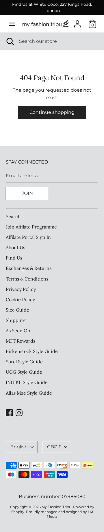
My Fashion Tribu (56, 507)
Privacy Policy (21, 289)
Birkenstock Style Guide (32, 351)
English (19, 447)
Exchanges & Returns (28, 268)
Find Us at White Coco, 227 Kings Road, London (52, 7)
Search (13, 216)
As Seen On (18, 330)
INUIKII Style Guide (27, 382)
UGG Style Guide (24, 372)
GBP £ (54, 447)
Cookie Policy (20, 299)
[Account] (77, 21)
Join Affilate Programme (31, 227)
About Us (15, 247)
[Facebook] (9, 412)
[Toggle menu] (12, 23)
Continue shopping (52, 112)
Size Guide (17, 310)
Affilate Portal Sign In (28, 237)
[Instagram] (19, 412)
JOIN (27, 193)
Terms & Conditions (27, 279)
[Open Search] (9, 41)
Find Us (14, 258)
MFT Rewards (20, 341)
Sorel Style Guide (24, 361)
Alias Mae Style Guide (29, 393)
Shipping (15, 320)
